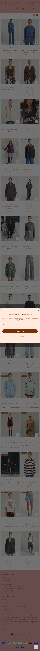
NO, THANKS (20, 336)
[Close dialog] (38, 309)
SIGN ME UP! (20, 331)
